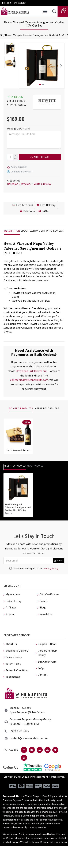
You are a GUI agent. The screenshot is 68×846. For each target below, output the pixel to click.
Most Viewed (35, 466)
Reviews (58, 231)
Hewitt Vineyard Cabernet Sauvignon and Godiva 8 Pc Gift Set (18, 507)
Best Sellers (51, 408)
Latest (38, 408)
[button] (22, 65)
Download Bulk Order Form (31, 371)
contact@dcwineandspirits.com (29, 380)
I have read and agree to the (35, 568)
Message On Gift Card (18, 129)
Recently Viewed (15, 466)
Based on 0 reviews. (19, 184)
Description (12, 231)
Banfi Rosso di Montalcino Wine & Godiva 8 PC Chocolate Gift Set (19, 450)
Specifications (30, 231)
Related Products (21, 408)
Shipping (46, 231)
